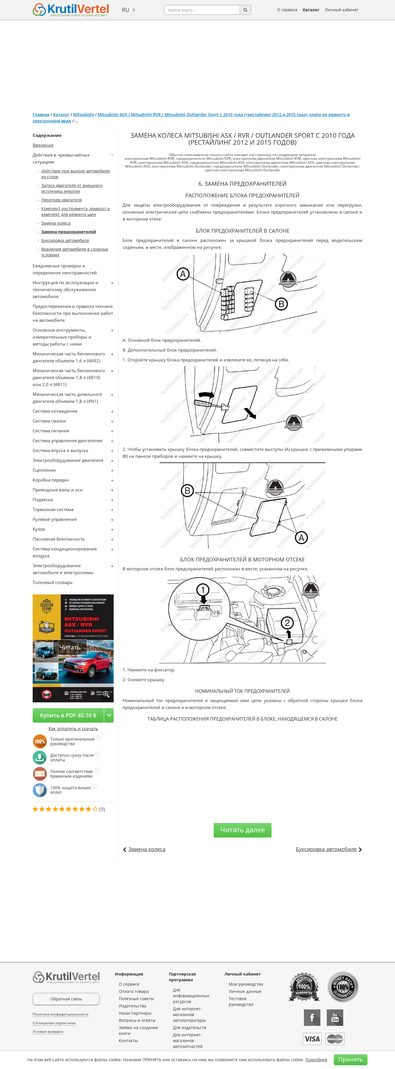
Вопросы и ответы (137, 1020)
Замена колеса (56, 223)
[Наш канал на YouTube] (335, 1017)
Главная (41, 114)
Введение (43, 145)
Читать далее (242, 829)
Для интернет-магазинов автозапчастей (188, 1040)
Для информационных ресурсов (191, 995)
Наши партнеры (135, 1013)
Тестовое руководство (241, 1001)
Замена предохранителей (68, 231)
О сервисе (287, 9)
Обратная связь (66, 999)
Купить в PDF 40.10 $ (68, 715)
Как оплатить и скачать (73, 728)
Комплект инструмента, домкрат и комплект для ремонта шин (75, 211)
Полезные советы (136, 998)
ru (126, 10)
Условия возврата (48, 1031)
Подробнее (316, 1059)
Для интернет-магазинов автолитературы (189, 1014)
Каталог (311, 9)
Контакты (128, 1040)
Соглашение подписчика (54, 1022)
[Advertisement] (197, 63)
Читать (70, 647)
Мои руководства (246, 984)
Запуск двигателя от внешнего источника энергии (71, 188)
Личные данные (245, 991)
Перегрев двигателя (61, 200)
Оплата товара (134, 991)
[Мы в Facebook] (312, 1017)
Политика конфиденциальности (60, 1014)
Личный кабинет (342, 9)
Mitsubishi (83, 114)
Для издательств (189, 1027)
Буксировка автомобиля (65, 240)
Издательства (132, 1006)
